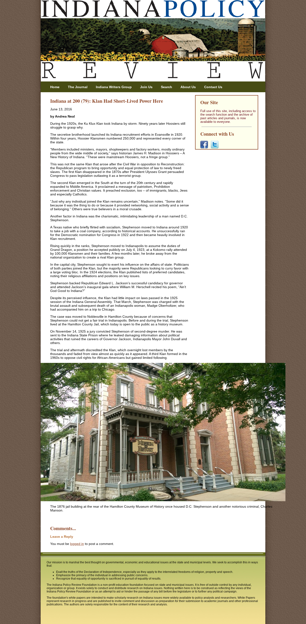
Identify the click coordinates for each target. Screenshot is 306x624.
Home (55, 87)
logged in (77, 544)
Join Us (146, 87)
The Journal (77, 87)
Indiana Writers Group (114, 87)
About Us (188, 87)
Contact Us (213, 87)
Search (166, 87)
